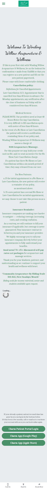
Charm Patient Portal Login (23, 428)
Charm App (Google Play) (23, 435)
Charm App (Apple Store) (23, 442)
